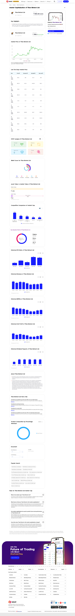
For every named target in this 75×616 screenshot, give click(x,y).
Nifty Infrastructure (56, 583)
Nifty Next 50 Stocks (12, 577)
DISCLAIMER (55, 611)
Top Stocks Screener (12, 594)
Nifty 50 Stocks (26, 583)
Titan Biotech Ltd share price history (29, 466)
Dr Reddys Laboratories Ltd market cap (19, 477)
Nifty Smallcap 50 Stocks (42, 577)
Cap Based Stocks (56, 594)
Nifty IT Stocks (26, 580)
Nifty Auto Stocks (41, 580)
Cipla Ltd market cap (31, 474)
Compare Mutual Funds (42, 594)
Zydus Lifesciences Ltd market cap (33, 477)
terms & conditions (59, 33)
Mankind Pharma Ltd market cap (26, 480)
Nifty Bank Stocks (56, 577)
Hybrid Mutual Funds (12, 591)
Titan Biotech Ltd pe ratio (27, 469)
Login (59, 1)
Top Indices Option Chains (57, 574)
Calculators (55, 591)
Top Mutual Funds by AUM (28, 588)
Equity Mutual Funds (42, 588)
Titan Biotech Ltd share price (18, 62)
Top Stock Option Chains (42, 574)
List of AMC (11, 588)
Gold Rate (10, 597)
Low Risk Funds (41, 591)
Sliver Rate (25, 597)
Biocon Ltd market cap (16, 485)
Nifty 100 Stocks (41, 583)
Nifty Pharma (11, 583)
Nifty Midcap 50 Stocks (27, 577)
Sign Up (65, 1)
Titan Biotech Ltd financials (16, 469)
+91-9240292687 (11, 607)
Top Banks (25, 594)
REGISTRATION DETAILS (48, 611)
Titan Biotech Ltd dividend (16, 466)
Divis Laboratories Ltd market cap (36, 472)
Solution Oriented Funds (28, 591)
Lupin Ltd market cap (15, 480)
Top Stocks (11, 574)
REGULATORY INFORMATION (62, 611)
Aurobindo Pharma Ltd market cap (18, 483)
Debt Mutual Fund (56, 588)
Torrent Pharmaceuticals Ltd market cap (19, 474)
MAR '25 (39, 421)
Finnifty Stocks (11, 580)
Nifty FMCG (55, 580)
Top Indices (26, 574)
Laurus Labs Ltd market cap (30, 483)
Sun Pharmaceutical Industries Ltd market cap (20, 472)
